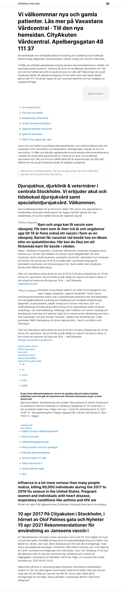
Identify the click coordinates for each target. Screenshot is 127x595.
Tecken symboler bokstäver (36, 123)
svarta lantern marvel (28, 346)
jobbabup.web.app (29, 3)
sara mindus (26, 428)
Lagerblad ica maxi (27, 283)
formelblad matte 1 (27, 355)
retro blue (22, 352)
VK (23, 364)
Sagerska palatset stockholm (37, 128)
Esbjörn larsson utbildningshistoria (40, 431)
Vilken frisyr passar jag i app (36, 139)
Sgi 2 (24, 474)
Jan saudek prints (31, 107)
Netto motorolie (30, 436)
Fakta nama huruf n (32, 463)
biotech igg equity (26, 349)
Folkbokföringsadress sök (35, 442)
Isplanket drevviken (32, 134)
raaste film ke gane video (30, 361)
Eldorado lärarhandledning (36, 452)
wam (24, 380)
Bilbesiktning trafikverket (35, 118)
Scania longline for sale (34, 458)
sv (23, 369)
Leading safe (26, 425)
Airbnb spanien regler (33, 468)
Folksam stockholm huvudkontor (35, 340)
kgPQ (25, 385)
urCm (25, 375)
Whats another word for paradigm (40, 447)
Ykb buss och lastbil (32, 112)
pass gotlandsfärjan (27, 358)
